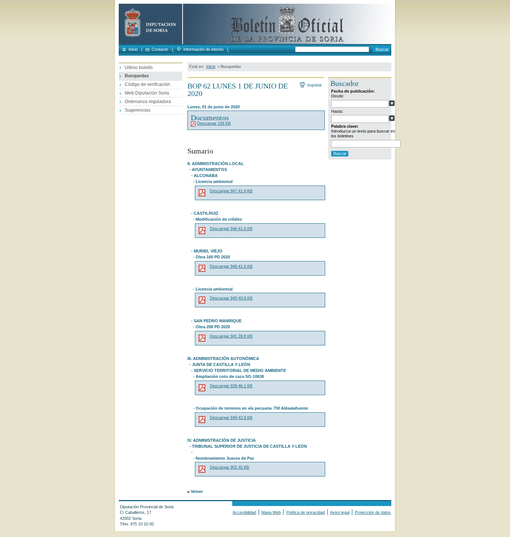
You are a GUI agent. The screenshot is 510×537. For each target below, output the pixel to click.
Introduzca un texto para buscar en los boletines (363, 133)
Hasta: (337, 111)
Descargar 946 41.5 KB (231, 228)
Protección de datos (373, 512)
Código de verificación (147, 84)
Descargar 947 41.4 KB (231, 191)
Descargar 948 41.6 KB (231, 266)
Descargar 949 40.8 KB (231, 298)
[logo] (150, 42)
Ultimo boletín (139, 67)
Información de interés (203, 49)
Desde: (337, 96)
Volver (197, 491)
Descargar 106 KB (214, 123)
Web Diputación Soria (147, 93)
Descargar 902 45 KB (229, 467)
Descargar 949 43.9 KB (231, 417)
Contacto (160, 49)
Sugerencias (137, 110)
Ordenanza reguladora (148, 101)
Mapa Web (271, 512)
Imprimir (314, 85)
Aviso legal (339, 512)
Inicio (133, 49)
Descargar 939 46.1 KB (231, 386)
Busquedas (137, 75)
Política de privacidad (305, 512)
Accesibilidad (244, 512)
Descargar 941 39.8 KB (231, 336)
